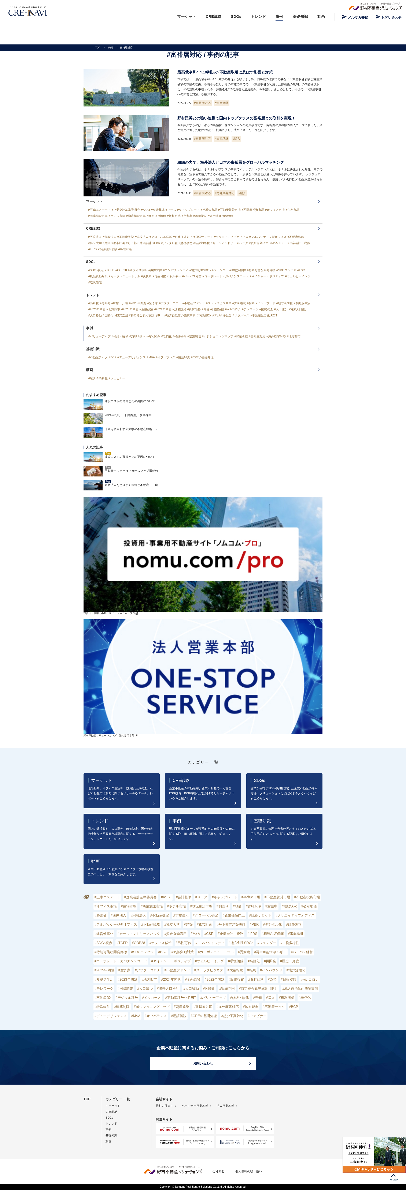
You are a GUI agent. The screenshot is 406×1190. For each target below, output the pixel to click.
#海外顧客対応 (224, 193)
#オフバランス (156, 1016)
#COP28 (138, 943)
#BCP (293, 1007)
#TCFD (122, 943)
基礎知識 (300, 16)
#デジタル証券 (127, 997)
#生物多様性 (289, 943)
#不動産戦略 (150, 924)
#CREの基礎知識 (204, 1016)
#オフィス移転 (160, 943)
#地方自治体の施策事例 (300, 988)
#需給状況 (289, 906)
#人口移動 (191, 988)
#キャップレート (224, 897)
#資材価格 (256, 979)
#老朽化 (305, 997)
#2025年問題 (104, 970)
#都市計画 (204, 924)
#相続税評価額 (273, 934)
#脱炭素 (244, 952)
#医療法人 (118, 915)
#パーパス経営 (302, 952)
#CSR (209, 934)
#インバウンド (271, 970)
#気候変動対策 (182, 952)
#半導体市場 (250, 897)
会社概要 (218, 1171)
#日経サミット (260, 915)
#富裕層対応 (202, 103)
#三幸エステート (107, 897)
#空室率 (271, 906)
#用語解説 (179, 1016)
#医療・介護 (289, 961)
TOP (97, 47)
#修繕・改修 (239, 997)
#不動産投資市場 (307, 897)
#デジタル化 (272, 924)
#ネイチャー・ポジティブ (171, 961)
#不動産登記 (159, 915)
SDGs (236, 16)
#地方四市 (149, 979)
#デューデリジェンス (111, 1016)
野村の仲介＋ (164, 1105)
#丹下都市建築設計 (231, 924)
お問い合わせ (391, 17)
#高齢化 (254, 961)
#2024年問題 (171, 979)
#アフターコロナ (147, 970)
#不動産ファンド (177, 970)
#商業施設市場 (152, 906)
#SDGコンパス (142, 952)
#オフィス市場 (106, 906)
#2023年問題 (127, 979)
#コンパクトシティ (209, 943)
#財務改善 (294, 924)
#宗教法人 (138, 915)
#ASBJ (166, 897)
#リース (201, 897)
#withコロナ (309, 979)
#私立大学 (172, 924)
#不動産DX (103, 997)
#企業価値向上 (234, 915)
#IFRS (252, 934)
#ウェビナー (257, 1016)
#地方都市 (250, 1007)
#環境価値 (235, 961)
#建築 (188, 924)
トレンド (258, 16)
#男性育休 (183, 943)
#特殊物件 (102, 1007)
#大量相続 (235, 970)
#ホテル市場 (176, 906)
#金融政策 (192, 979)
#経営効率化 (104, 934)
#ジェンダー (266, 943)
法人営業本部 (225, 1105)
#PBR (254, 924)
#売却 (257, 997)
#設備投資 (236, 979)
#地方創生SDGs (241, 943)
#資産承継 (221, 103)
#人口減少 (145, 988)
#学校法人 (181, 915)
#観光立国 (227, 988)
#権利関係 (286, 997)
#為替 (272, 979)
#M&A (195, 934)
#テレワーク (104, 988)
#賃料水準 (253, 906)
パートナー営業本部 (195, 1105)
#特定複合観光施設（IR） (258, 988)
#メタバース (151, 997)
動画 (321, 16)
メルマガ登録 (358, 17)
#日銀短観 (288, 979)
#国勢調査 (125, 988)
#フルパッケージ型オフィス (116, 924)
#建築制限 (122, 1007)
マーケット (186, 16)
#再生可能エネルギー (270, 952)
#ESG (162, 952)
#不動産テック (274, 1007)
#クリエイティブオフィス (295, 915)
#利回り (223, 906)
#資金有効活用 (175, 934)
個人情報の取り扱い (248, 1171)
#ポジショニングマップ (152, 1007)
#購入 (236, 138)
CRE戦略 (213, 16)
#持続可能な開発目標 (111, 952)
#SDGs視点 (103, 943)
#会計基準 (183, 897)
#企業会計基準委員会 (140, 897)
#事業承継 (295, 934)
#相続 (251, 970)
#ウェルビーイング (209, 961)
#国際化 (209, 988)
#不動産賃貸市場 (277, 897)
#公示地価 (309, 906)
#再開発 (270, 961)
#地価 (237, 906)
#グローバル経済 (205, 915)
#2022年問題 (214, 979)
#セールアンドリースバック (139, 934)
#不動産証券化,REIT (180, 997)
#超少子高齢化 (232, 1016)
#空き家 (124, 970)
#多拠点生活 (104, 979)
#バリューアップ (213, 997)
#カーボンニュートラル (216, 952)
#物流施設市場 (201, 906)
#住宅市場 (128, 906)
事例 (279, 16)
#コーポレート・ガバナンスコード (121, 961)
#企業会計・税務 (230, 934)
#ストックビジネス (208, 970)
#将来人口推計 (168, 988)
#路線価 (101, 915)
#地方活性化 (296, 970)
